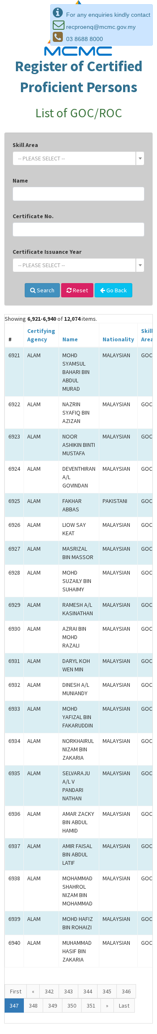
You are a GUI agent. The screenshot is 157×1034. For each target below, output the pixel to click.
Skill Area (25, 145)
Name (20, 180)
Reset (80, 290)
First (15, 991)
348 (33, 1005)
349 (52, 1005)
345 (107, 991)
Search (45, 290)
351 (91, 1005)
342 (49, 991)
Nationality (118, 339)
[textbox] (76, 158)
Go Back (116, 290)
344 (87, 991)
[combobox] (78, 158)
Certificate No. (33, 216)
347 (14, 1005)
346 (126, 991)
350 (71, 1005)
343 (68, 991)
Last (124, 1005)
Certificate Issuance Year (47, 251)
